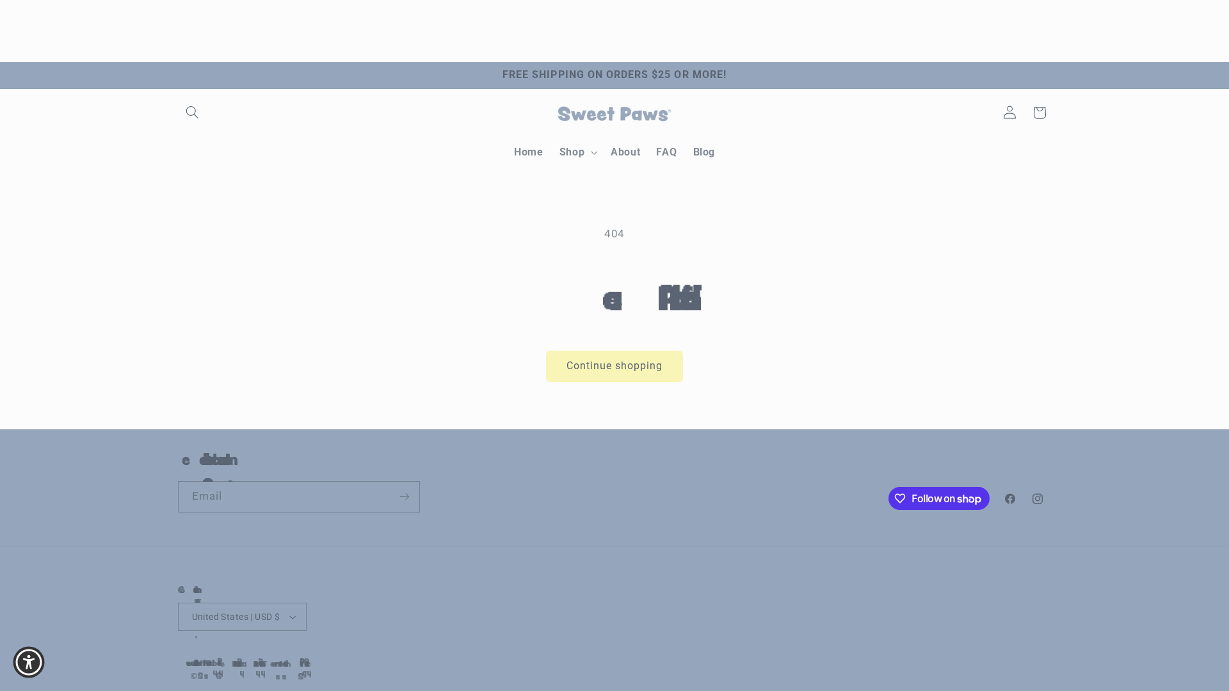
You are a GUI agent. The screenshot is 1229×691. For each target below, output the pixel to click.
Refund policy (224, 663)
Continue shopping (614, 366)
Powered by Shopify (200, 663)
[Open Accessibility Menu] (29, 662)
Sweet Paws (189, 663)
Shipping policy (289, 663)
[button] (192, 112)
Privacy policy (244, 663)
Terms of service (267, 663)
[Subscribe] (404, 496)
